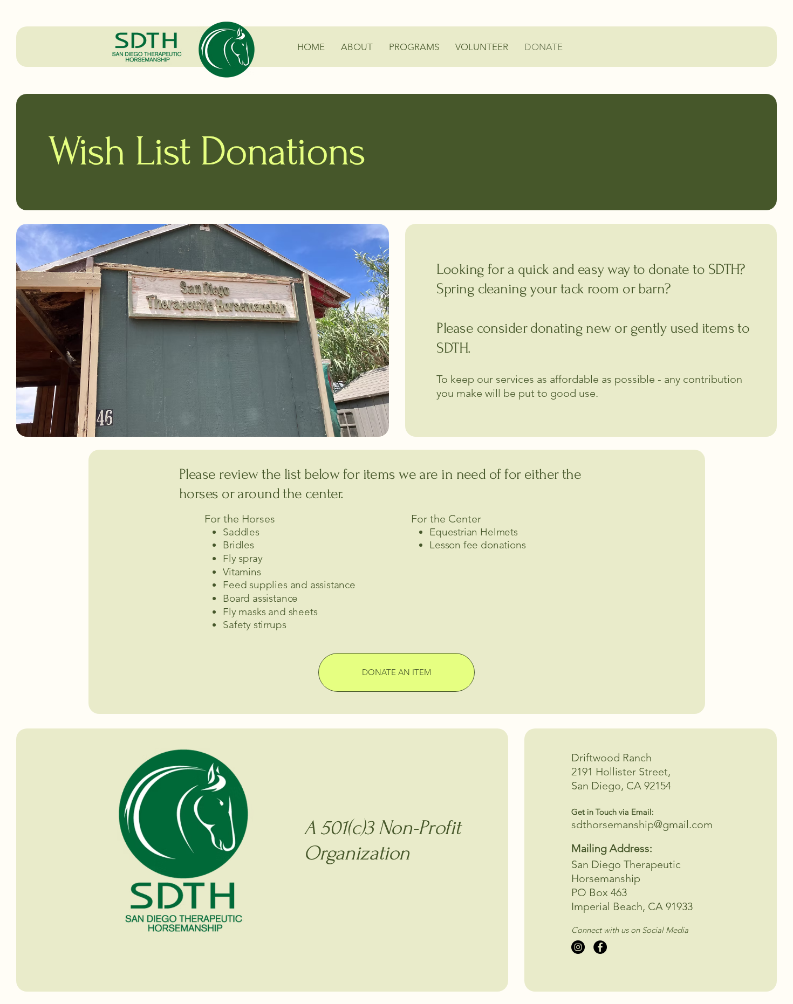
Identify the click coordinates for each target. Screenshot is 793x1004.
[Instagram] (578, 947)
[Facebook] (600, 947)
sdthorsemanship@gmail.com (642, 824)
